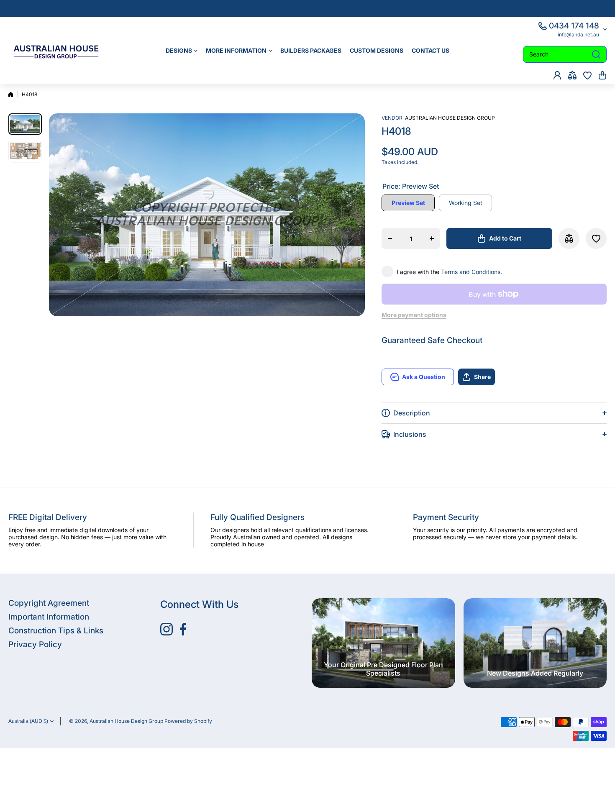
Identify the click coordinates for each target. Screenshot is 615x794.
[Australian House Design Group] (60, 50)
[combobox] (565, 54)
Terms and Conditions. (471, 271)
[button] (602, 75)
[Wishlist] (587, 75)
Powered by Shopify (188, 721)
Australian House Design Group (450, 118)
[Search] (596, 54)
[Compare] (572, 75)
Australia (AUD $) (28, 721)
